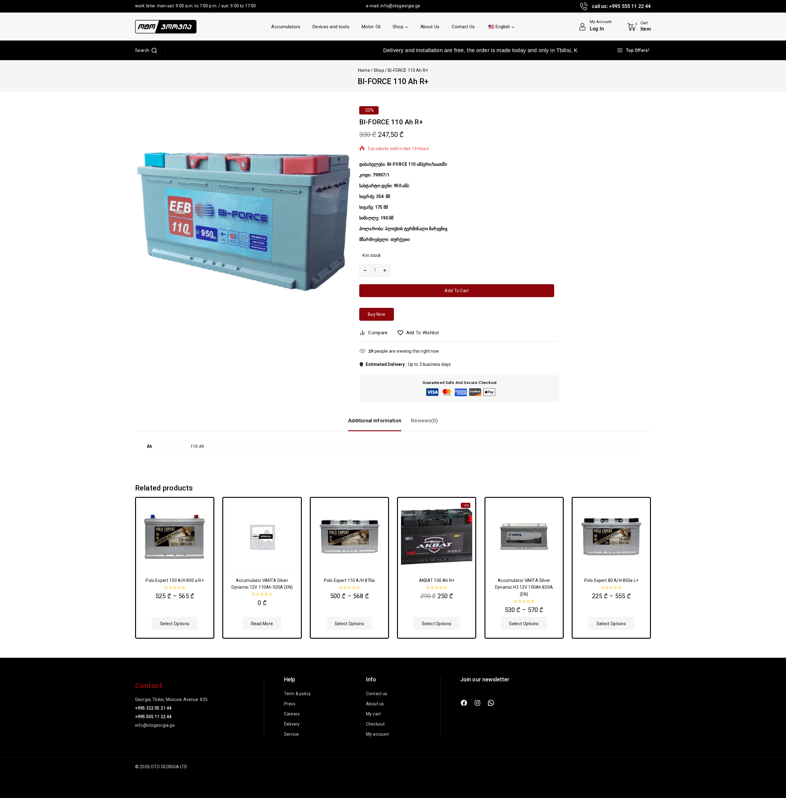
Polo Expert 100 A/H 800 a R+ (175, 580)
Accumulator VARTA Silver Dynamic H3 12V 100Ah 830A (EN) (524, 587)
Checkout (375, 724)
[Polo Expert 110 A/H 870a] (349, 536)
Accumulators (285, 26)
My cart (373, 713)
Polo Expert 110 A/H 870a (349, 580)
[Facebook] (464, 703)
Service (291, 734)
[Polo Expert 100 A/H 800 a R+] (174, 536)
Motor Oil (371, 26)
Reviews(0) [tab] (424, 420)
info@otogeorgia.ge (400, 5)
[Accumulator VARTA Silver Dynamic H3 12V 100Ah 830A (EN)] (524, 536)
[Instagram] (477, 703)
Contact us (376, 693)
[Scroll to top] (771, 764)
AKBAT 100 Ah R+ (436, 580)
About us (375, 703)
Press (289, 703)
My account (377, 734)
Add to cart (457, 290)
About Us (429, 26)
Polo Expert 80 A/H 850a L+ (611, 580)
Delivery (292, 724)
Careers (292, 713)
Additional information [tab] (374, 420)
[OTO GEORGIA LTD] (165, 26)
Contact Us (463, 26)
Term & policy (297, 693)
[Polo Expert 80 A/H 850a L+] (611, 536)
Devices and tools (331, 26)
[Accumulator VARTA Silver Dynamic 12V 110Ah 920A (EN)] (262, 536)
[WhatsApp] (491, 703)
